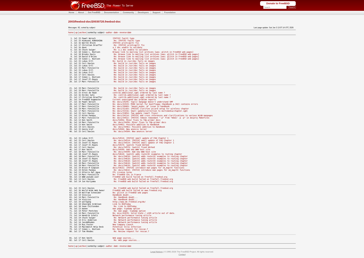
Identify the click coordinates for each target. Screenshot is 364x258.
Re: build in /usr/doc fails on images (134, 61)
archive (82, 32)
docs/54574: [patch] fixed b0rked (131, 145)
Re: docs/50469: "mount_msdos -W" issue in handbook (141, 106)
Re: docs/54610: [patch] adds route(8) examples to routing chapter (151, 156)
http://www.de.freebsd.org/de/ (129, 202)
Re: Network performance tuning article (135, 218)
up (76, 32)
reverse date (125, 32)
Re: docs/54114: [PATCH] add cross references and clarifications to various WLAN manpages (163, 115)
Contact (182, 254)
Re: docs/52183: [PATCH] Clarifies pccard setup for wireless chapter (151, 109)
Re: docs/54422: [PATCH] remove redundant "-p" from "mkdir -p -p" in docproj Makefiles (161, 118)
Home (71, 12)
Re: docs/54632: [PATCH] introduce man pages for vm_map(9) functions (152, 170)
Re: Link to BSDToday (125, 206)
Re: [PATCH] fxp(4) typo (127, 40)
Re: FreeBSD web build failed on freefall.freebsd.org (143, 179)
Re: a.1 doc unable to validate (131, 50)
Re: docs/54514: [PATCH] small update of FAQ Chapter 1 (144, 140)
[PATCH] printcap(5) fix (126, 43)
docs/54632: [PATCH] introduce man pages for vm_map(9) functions (148, 168)
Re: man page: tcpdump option (130, 211)
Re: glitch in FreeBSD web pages (130, 193)
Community (128, 12)
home (71, 32)
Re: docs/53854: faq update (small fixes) (135, 113)
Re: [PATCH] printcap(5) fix (129, 45)
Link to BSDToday (122, 204)
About (81, 12)
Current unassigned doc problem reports (134, 99)
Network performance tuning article (132, 215)
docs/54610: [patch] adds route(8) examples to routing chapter (147, 154)
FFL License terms (122, 172)
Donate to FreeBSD (278, 3)
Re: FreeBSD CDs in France (127, 174)
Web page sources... (123, 238)
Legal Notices (156, 252)
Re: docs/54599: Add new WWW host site (135, 152)
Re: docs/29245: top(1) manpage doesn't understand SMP (143, 102)
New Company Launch (123, 224)
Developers (143, 12)
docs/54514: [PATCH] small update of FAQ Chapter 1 (140, 138)
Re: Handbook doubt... (126, 197)
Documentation (111, 12)
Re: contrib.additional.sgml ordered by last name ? (142, 95)
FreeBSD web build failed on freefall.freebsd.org (140, 177)
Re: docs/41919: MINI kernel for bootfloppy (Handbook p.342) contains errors (155, 104)
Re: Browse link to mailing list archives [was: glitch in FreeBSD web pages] (156, 54)
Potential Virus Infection (127, 227)
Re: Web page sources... (127, 240)
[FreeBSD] (100, 10)
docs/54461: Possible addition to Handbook (136, 124)
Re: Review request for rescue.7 (130, 229)
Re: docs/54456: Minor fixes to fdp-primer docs (140, 122)
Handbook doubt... (122, 195)
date (116, 32)
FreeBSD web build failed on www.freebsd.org (137, 190)
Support (156, 12)
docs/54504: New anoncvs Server (130, 129)
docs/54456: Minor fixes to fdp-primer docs (136, 120)
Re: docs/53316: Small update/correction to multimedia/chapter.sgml (150, 111)
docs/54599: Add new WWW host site (131, 149)
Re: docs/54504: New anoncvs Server (133, 131)
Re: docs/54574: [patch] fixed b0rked (134, 147)
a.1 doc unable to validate (127, 47)
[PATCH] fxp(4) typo (123, 38)
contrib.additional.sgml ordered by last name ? (139, 93)
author (109, 32)
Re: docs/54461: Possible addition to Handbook (139, 127)
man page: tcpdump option (126, 208)
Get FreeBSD (94, 12)
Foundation (170, 12)
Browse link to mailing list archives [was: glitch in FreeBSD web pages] (153, 52)
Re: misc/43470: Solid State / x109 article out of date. (144, 213)
